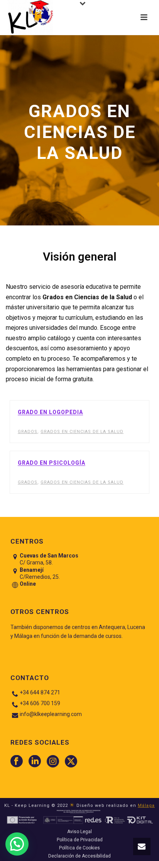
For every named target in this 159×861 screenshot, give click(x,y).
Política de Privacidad (80, 839)
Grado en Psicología (51, 463)
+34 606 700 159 (40, 703)
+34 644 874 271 (40, 692)
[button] (142, 846)
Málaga (146, 805)
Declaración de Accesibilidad (79, 856)
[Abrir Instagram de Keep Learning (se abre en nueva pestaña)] (53, 761)
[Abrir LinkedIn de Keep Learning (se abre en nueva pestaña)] (35, 761)
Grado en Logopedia (50, 412)
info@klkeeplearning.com (51, 714)
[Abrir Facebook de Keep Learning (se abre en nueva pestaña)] (16, 761)
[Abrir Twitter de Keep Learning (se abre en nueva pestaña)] (71, 761)
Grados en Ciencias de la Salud (82, 431)
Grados (27, 431)
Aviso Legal (79, 831)
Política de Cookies (79, 848)
